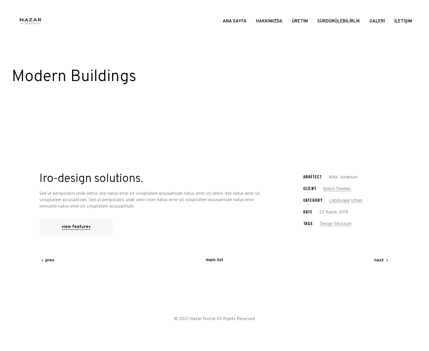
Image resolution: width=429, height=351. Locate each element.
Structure (343, 224)
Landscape (339, 200)
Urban (356, 200)
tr (405, 6)
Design (326, 224)
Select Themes (337, 189)
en (409, 6)
